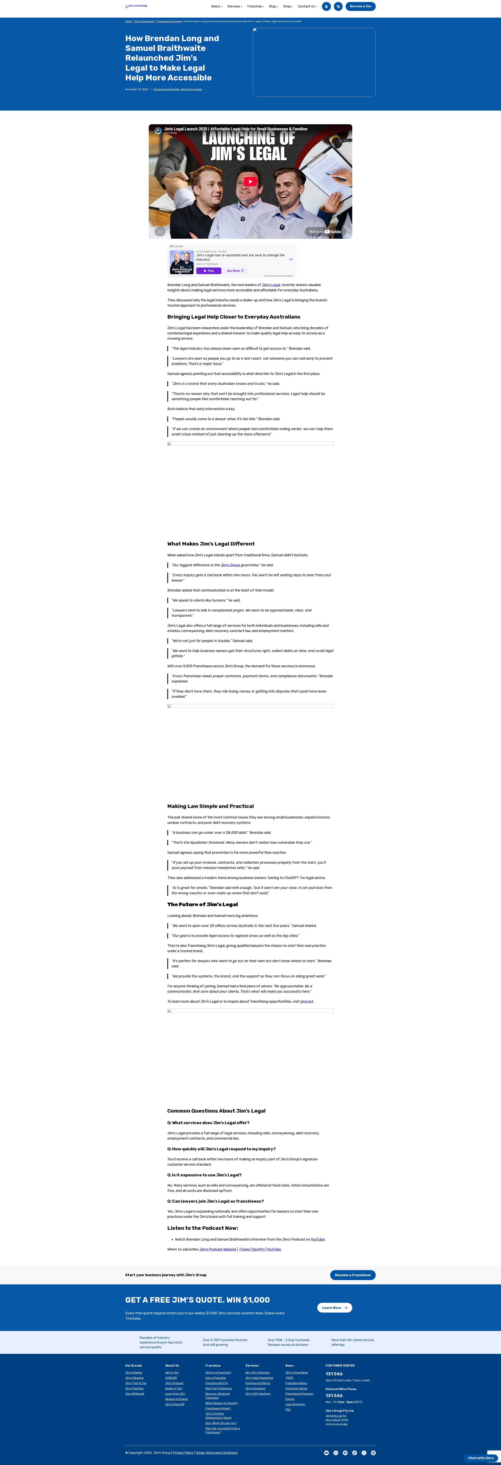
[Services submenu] (242, 6)
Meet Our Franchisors (218, 1388)
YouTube (318, 1239)
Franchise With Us (216, 1383)
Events (290, 1399)
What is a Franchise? (218, 1372)
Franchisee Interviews (169, 21)
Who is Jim (172, 1372)
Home (128, 21)
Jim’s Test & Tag (135, 1383)
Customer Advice (296, 1388)
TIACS (289, 1378)
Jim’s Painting (134, 1388)
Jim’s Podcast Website (218, 1249)
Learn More (331, 1308)
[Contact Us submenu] (316, 6)
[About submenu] (222, 6)
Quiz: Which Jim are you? (221, 1423)
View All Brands (134, 1394)
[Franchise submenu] (264, 6)
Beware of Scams (176, 1399)
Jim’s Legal (271, 285)
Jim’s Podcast (174, 1383)
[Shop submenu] (292, 6)
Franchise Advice (296, 1383)
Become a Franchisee (353, 1275)
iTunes (244, 1249)
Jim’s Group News (144, 21)
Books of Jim (173, 1388)
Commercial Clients (257, 1383)
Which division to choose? (221, 1403)
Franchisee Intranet (218, 1408)
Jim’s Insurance (255, 1388)
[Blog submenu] (277, 6)
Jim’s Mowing (133, 1372)
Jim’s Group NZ (175, 1404)
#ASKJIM (171, 1378)
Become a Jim (360, 6)
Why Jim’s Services (257, 1372)
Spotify (258, 1249)
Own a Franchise (215, 1378)
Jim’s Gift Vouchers (257, 1394)
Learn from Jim (175, 1394)
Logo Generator (295, 1404)
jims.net (306, 1001)
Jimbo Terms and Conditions (217, 1453)
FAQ (288, 1409)
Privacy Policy (183, 1453)
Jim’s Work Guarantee (259, 1378)
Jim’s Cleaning (134, 1378)
